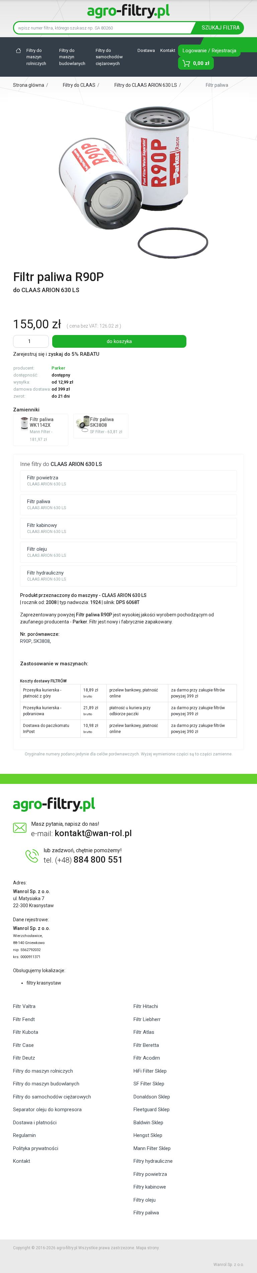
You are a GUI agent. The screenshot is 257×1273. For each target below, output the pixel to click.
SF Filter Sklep (149, 1084)
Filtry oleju (145, 1200)
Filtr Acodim (147, 1058)
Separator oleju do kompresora (47, 1110)
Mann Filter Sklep (152, 1148)
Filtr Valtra (24, 1006)
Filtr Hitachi (146, 1006)
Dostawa (146, 50)
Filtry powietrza (150, 1174)
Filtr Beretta (146, 1045)
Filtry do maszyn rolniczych (36, 57)
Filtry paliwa (146, 1213)
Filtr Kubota (25, 1032)
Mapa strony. (148, 1248)
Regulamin (24, 1135)
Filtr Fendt (24, 1019)
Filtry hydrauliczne (153, 1161)
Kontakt (167, 50)
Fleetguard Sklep (152, 1110)
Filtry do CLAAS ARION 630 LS (146, 85)
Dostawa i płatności (35, 1123)
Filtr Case (23, 1045)
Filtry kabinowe (150, 1187)
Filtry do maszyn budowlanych (72, 57)
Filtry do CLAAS (79, 85)
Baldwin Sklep (148, 1123)
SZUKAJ (221, 27)
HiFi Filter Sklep (150, 1071)
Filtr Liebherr (147, 1019)
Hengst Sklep (148, 1135)
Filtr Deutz (24, 1058)
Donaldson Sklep (152, 1097)
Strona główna (29, 85)
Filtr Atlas (144, 1032)
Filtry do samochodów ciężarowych (109, 57)
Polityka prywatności (35, 1148)
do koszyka (119, 341)
